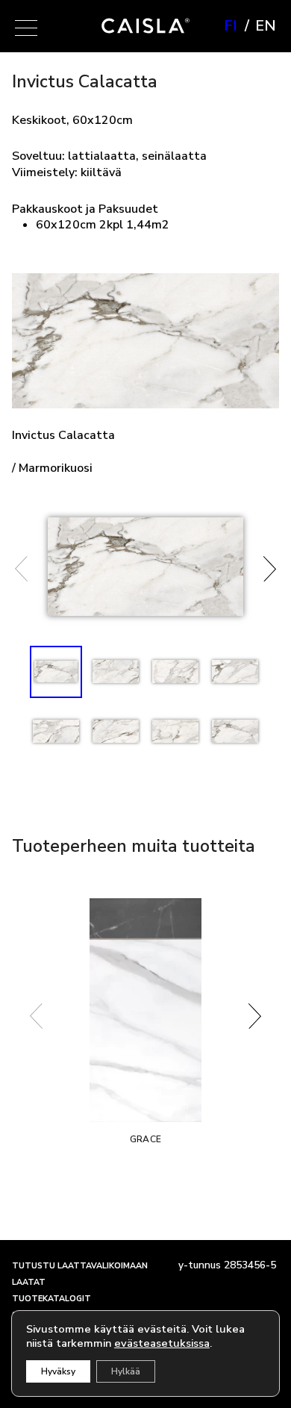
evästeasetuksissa (162, 1343)
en (265, 26)
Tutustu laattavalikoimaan (80, 1265)
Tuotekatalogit (51, 1298)
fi (230, 26)
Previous (21, 569)
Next (269, 569)
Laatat (29, 1282)
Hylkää (125, 1371)
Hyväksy (58, 1371)
